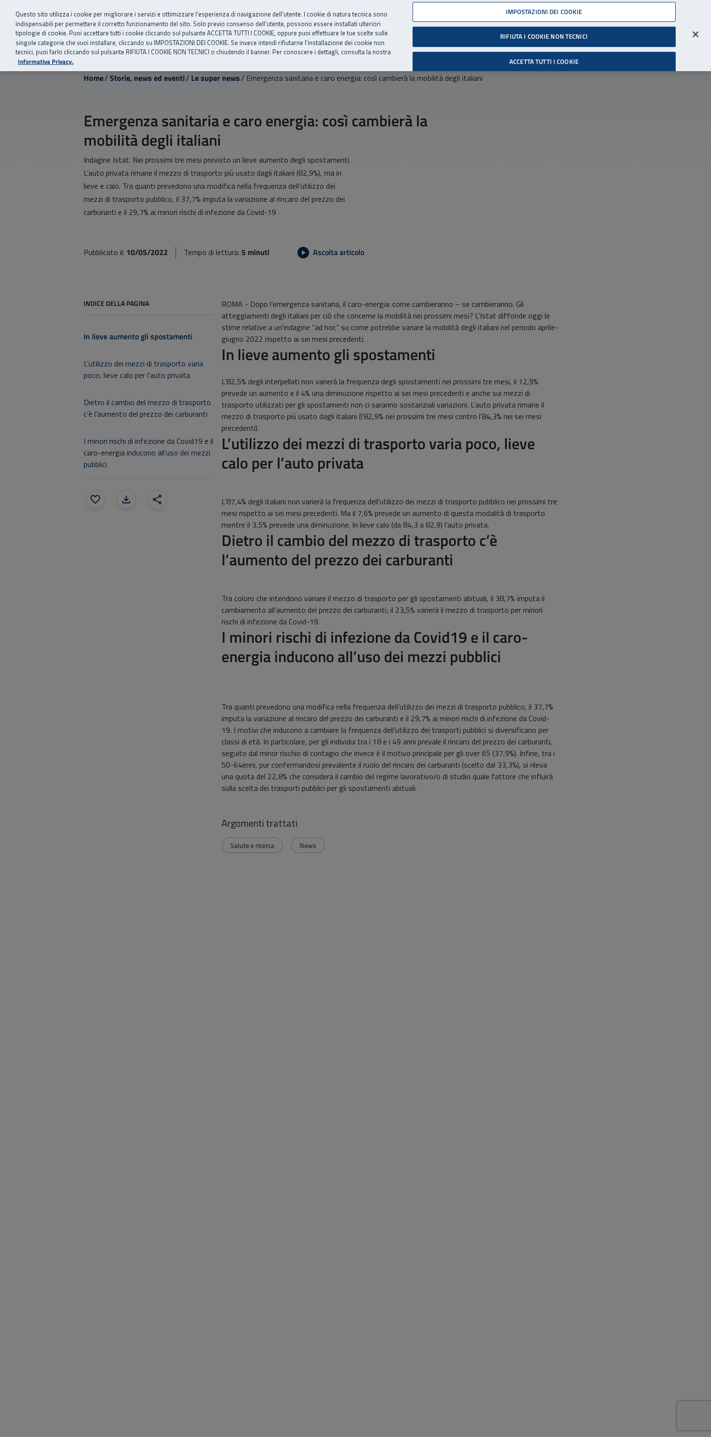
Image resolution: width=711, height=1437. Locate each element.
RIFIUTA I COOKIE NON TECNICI (544, 36)
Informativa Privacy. (46, 61)
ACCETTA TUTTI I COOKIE (543, 61)
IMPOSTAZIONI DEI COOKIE (544, 11)
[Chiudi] (695, 34)
